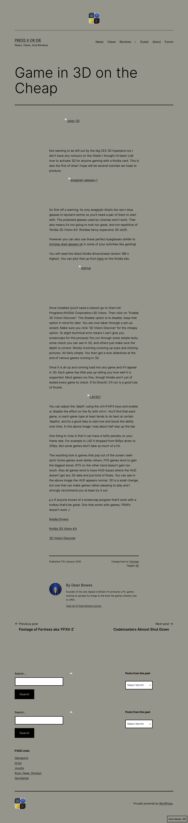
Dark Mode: (175, 819)
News (99, 42)
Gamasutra (21, 758)
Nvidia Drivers (58, 519)
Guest (144, 42)
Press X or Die (28, 40)
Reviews (125, 42)
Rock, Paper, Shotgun (28, 773)
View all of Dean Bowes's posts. (84, 605)
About (156, 42)
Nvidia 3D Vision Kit (63, 528)
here (100, 258)
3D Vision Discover (62, 538)
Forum (169, 42)
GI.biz (18, 763)
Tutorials (134, 561)
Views (111, 42)
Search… (20, 673)
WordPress (166, 803)
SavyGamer (22, 778)
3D (137, 565)
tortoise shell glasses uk (66, 244)
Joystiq (19, 768)
